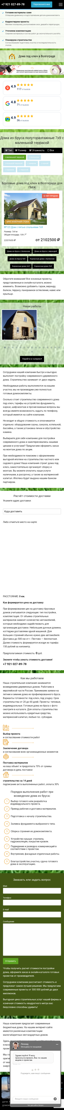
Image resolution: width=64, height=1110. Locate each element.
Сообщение (8, 921)
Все (51, 150)
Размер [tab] (21, 150)
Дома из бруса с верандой (45, 251)
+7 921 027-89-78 (13, 4)
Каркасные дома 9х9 (43, 266)
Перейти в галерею (31, 359)
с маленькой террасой (14, 157)
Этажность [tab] (38, 150)
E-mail (6, 909)
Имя (5, 886)
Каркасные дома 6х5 (21, 266)
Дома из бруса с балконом (18, 251)
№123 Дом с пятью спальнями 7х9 (23, 227)
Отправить (10, 961)
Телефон (7, 898)
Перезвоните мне (41, 4)
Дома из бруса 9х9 (17, 259)
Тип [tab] (10, 150)
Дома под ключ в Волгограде (37, 56)
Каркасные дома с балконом (42, 259)
